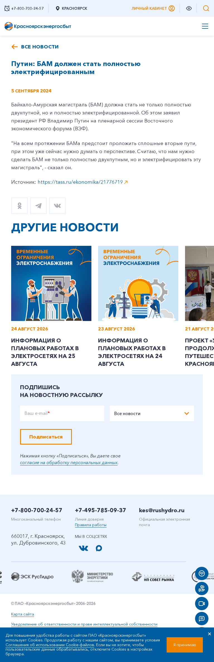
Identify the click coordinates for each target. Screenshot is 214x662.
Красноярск (74, 8)
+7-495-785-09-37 (100, 510)
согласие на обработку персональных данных (69, 462)
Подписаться (46, 437)
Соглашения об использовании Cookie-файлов (50, 644)
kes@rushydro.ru (161, 510)
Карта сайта (22, 614)
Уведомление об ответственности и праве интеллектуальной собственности (84, 624)
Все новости (40, 47)
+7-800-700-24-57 (36, 510)
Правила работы (90, 524)
